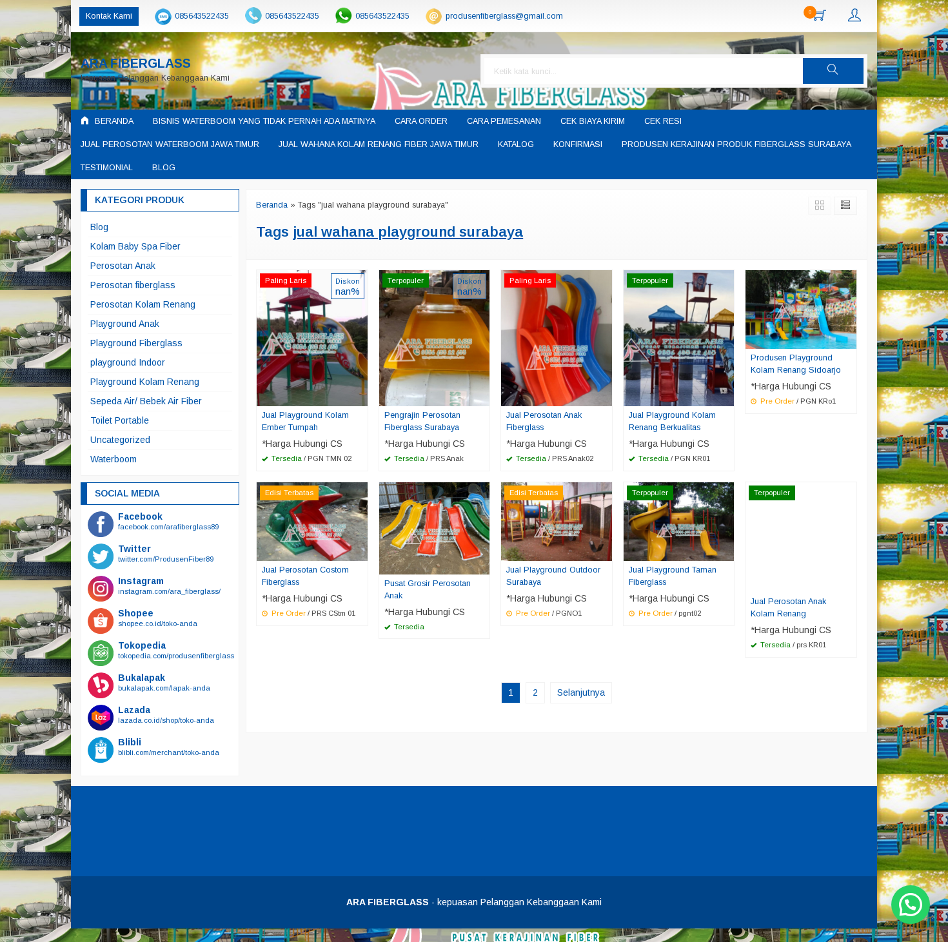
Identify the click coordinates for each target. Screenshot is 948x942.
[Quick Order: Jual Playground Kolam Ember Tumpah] (359, 395)
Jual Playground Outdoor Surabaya (553, 576)
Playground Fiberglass (136, 343)
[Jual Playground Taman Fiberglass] (679, 521)
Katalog (516, 144)
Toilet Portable (119, 420)
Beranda (112, 121)
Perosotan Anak (122, 265)
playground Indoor (127, 362)
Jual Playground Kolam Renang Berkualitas (672, 421)
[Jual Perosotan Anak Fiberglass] (556, 337)
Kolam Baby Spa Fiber (135, 246)
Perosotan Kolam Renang (142, 304)
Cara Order (421, 121)
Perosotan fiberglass (132, 285)
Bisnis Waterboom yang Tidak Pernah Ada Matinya (264, 121)
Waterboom (113, 459)
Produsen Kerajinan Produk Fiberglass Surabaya (736, 144)
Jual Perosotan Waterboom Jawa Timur (170, 144)
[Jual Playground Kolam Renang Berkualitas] (679, 337)
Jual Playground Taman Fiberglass (672, 576)
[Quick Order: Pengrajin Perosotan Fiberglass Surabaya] (481, 395)
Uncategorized (120, 440)
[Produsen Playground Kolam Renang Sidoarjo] (801, 308)
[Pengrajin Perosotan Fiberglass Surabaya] (434, 337)
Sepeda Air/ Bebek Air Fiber (146, 401)
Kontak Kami (109, 16)
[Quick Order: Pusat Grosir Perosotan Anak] (481, 564)
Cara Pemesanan (504, 121)
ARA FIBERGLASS (136, 63)
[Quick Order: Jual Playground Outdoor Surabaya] (604, 550)
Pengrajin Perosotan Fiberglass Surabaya (422, 421)
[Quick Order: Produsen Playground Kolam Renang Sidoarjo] (848, 338)
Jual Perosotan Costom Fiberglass (305, 576)
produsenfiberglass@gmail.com (504, 16)
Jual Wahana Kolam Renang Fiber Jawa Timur (379, 144)
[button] (833, 71)
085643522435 (202, 16)
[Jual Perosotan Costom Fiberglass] (312, 521)
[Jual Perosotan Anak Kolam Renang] (801, 536)
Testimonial (107, 167)
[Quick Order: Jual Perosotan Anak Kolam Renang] (848, 582)
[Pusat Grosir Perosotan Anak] (434, 527)
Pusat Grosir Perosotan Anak (427, 589)
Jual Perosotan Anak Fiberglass (544, 421)
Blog (163, 167)
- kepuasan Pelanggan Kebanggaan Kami (474, 902)
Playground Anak (124, 324)
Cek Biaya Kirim (592, 121)
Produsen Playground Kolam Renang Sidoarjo (796, 364)
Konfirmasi (577, 144)
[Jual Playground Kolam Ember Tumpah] (312, 337)
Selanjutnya (581, 692)
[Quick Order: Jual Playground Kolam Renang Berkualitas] (726, 395)
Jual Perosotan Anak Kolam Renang (788, 607)
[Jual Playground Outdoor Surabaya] (556, 521)
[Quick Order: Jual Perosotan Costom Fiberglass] (359, 550)
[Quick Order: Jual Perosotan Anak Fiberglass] (604, 395)
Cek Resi (663, 121)
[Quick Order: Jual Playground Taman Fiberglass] (726, 550)
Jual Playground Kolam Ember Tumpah (305, 421)
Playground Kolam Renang (144, 382)
